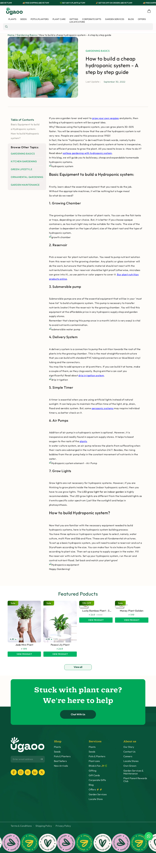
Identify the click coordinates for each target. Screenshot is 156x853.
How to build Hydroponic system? (25, 136)
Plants (57, 747)
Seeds (57, 751)
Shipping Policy (43, 825)
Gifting (92, 770)
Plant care (94, 761)
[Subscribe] (41, 759)
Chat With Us (78, 714)
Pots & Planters (62, 756)
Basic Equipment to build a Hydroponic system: (25, 126)
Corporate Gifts (97, 780)
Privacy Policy (63, 825)
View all (78, 667)
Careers (127, 756)
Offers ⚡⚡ (95, 789)
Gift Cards (94, 775)
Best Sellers (60, 761)
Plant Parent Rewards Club (135, 780)
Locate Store (96, 799)
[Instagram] (21, 772)
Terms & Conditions (21, 825)
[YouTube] (28, 772)
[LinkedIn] (35, 772)
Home (11, 34)
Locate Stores (130, 761)
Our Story (128, 747)
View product (24, 654)
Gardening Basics (27, 34)
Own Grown (129, 765)
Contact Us (129, 751)
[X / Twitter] (42, 772)
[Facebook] (14, 772)
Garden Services (98, 794)
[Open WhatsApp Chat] (148, 836)
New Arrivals (61, 765)
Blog (91, 784)
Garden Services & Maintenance (133, 772)
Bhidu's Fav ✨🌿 (98, 765)
